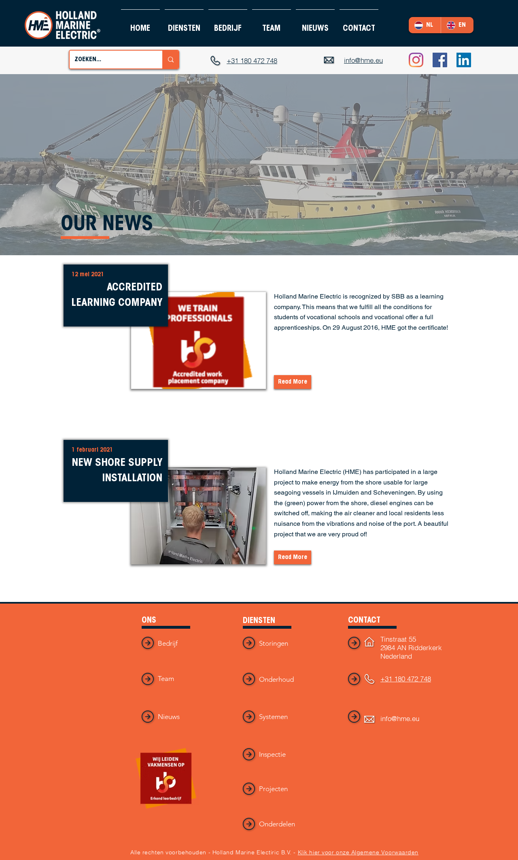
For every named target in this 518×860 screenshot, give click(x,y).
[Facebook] (440, 60)
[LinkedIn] (463, 60)
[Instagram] (416, 60)
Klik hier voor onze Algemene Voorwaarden (358, 852)
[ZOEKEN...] (170, 59)
